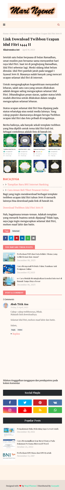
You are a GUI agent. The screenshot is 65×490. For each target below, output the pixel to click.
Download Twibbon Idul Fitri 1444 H (23, 207)
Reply (13, 330)
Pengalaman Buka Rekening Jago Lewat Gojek (37, 428)
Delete (20, 330)
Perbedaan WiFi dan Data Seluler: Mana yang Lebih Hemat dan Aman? (37, 255)
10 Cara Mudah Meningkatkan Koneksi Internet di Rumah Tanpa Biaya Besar (39, 280)
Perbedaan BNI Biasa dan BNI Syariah (34, 453)
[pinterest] (40, 403)
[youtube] (25, 410)
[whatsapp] (55, 410)
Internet (13, 33)
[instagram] (10, 410)
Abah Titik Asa (19, 304)
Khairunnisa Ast (11, 50)
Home (5, 33)
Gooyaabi (55, 486)
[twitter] (25, 403)
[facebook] (10, 403)
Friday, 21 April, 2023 (19, 307)
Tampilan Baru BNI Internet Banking (28, 184)
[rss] (40, 410)
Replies (16, 333)
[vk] (55, 403)
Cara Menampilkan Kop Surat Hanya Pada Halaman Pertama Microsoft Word (36, 442)
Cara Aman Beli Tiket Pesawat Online (28, 190)
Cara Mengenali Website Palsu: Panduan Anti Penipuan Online (37, 267)
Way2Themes (30, 486)
